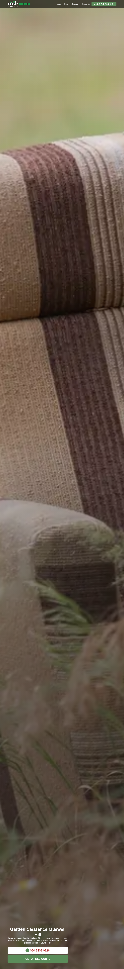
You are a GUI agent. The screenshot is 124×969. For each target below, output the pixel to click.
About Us (74, 4)
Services (57, 4)
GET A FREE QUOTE (37, 958)
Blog (66, 4)
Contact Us (86, 4)
